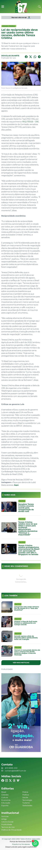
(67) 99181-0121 (11, 768)
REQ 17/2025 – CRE (30, 122)
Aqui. (16, 485)
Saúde (25, 797)
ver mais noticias (21, 663)
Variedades (27, 805)
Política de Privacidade (11, 830)
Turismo (26, 803)
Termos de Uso (8, 827)
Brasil (3, 792)
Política (25, 795)
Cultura (4, 797)
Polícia (25, 792)
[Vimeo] (18, 780)
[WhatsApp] (35, 56)
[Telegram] (39, 56)
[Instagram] (6, 780)
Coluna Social (7, 822)
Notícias (5, 816)
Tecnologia (27, 800)
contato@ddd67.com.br (15, 771)
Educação (5, 803)
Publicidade (6, 824)
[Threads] (14, 780)
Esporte (4, 805)
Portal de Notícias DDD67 (21, 6)
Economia (5, 800)
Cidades (5, 795)
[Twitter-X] (30, 56)
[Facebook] (26, 56)
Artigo (4, 819)
